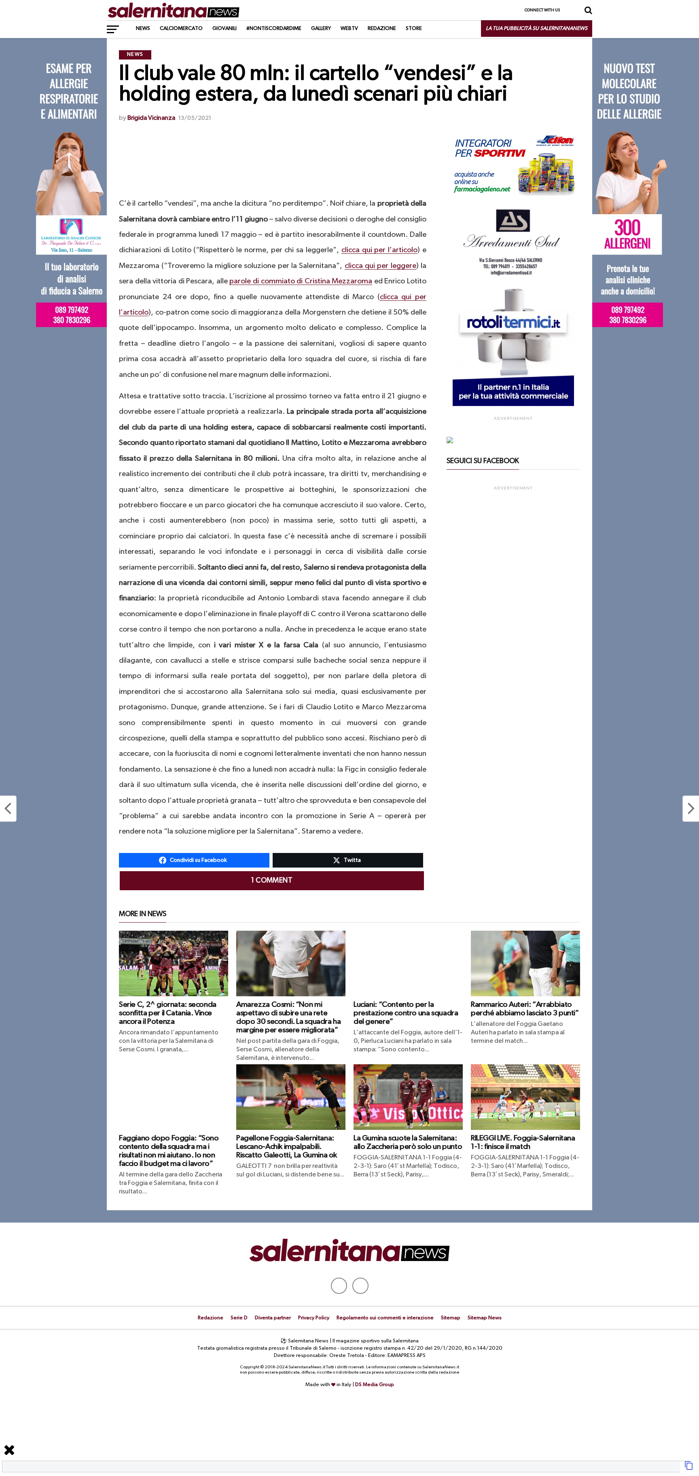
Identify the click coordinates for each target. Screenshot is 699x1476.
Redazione (382, 28)
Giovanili (224, 28)
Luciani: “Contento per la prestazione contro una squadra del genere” (406, 1013)
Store (414, 28)
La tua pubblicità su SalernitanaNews (536, 28)
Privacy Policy (313, 1318)
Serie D (239, 1318)
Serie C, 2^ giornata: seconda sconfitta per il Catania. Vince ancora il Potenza (167, 1013)
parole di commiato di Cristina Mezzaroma (300, 281)
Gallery (321, 28)
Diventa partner (273, 1318)
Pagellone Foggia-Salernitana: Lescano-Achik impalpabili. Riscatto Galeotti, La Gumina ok (286, 1146)
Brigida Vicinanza (151, 118)
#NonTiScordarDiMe (273, 28)
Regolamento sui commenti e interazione (385, 1318)
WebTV (349, 28)
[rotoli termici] (513, 404)
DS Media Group (374, 1384)
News (143, 28)
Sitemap (450, 1318)
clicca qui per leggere (380, 266)
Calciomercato (181, 28)
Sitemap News (485, 1318)
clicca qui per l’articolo (379, 250)
